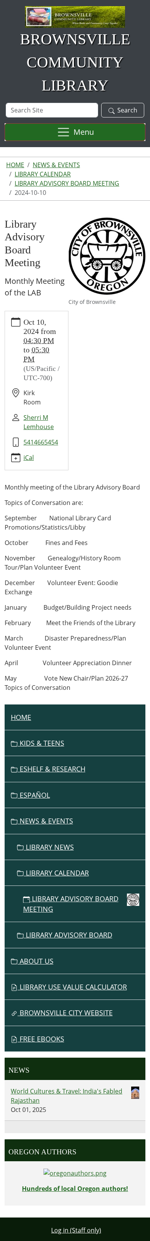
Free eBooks (41, 1038)
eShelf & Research (51, 768)
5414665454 (40, 442)
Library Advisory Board (68, 934)
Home (15, 165)
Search (127, 110)
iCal (28, 457)
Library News (49, 847)
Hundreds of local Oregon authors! (75, 1188)
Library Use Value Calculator (72, 986)
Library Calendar (43, 174)
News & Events (56, 165)
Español (34, 795)
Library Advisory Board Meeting (67, 183)
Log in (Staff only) (76, 1230)
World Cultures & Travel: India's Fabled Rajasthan (66, 1096)
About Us (35, 961)
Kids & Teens (41, 743)
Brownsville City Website (65, 1012)
